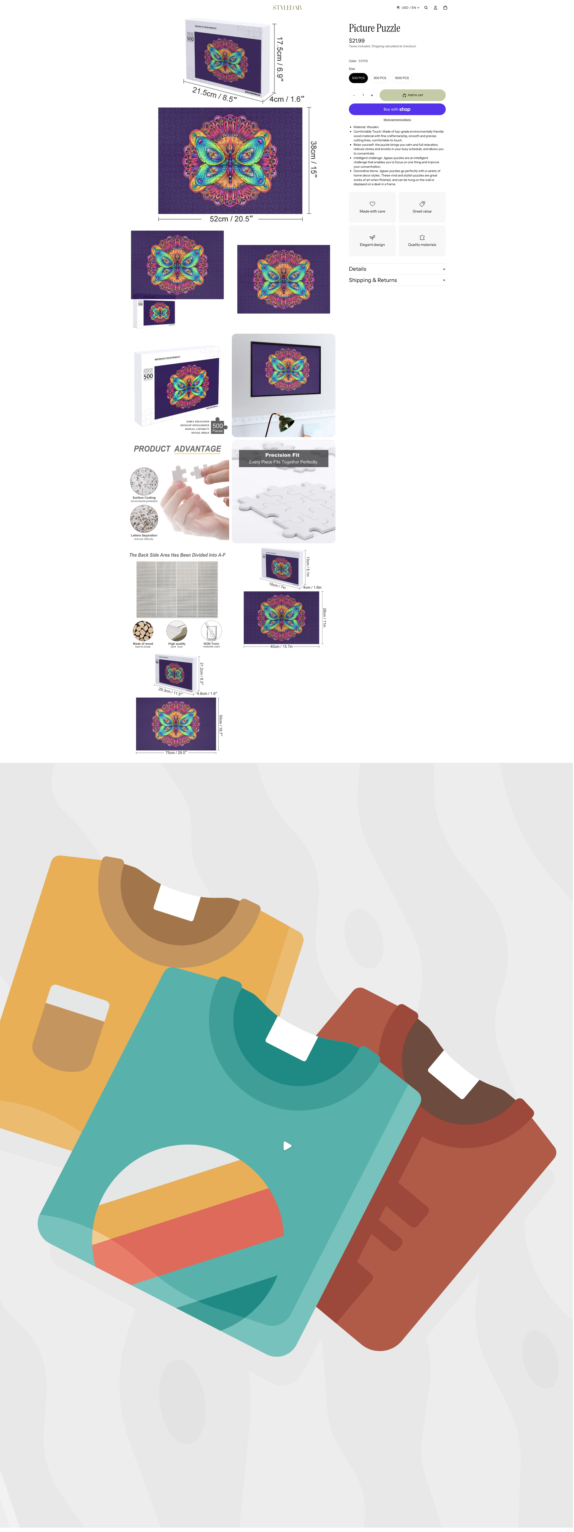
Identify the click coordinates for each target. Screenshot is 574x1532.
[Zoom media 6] (177, 491)
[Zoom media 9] (283, 597)
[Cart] (445, 8)
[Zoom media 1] (230, 120)
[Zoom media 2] (177, 279)
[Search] (426, 8)
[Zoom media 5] (283, 385)
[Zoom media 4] (177, 385)
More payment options (397, 119)
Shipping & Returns (373, 280)
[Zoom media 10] (177, 704)
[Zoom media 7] (283, 491)
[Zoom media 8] (177, 597)
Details (357, 269)
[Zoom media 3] (283, 279)
